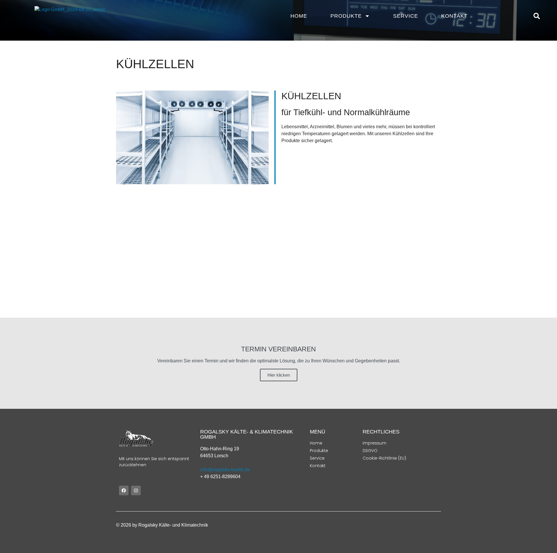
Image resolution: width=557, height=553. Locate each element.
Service (405, 16)
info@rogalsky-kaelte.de (225, 469)
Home (298, 16)
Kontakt (454, 16)
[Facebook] (124, 490)
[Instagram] (136, 490)
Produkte (346, 16)
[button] (536, 16)
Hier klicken (278, 375)
